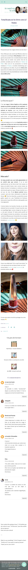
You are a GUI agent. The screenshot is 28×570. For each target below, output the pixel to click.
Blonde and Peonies (10, 415)
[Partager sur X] (11, 327)
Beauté (6, 331)
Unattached (11, 267)
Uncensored (19, 267)
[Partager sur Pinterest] (14, 327)
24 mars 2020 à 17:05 (9, 438)
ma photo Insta (11, 220)
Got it (18, 568)
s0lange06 (7, 400)
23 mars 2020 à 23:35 (9, 417)
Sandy (6, 479)
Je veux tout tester (10, 382)
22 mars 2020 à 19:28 (9, 384)
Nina (6, 459)
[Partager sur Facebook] (8, 327)
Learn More (11, 568)
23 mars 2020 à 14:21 (9, 402)
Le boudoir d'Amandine (11, 436)
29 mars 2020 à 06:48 (9, 461)
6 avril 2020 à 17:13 (9, 481)
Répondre (24, 396)
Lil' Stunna (9, 65)
